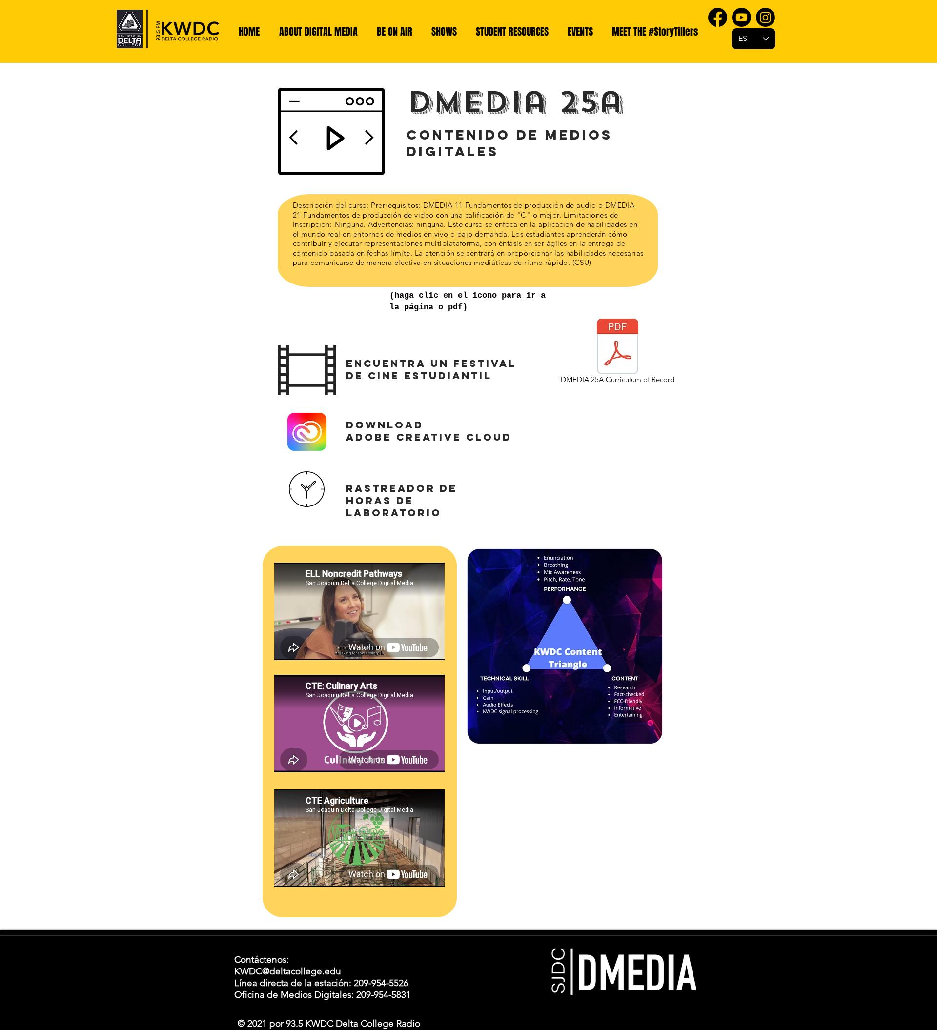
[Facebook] (717, 17)
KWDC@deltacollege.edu (287, 971)
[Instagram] (765, 17)
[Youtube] (741, 17)
